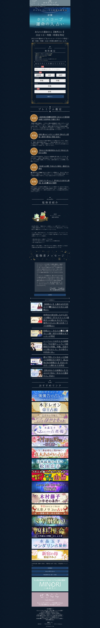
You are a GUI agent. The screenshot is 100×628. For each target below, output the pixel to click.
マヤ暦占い (42, 617)
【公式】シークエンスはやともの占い (54, 614)
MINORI (39, 624)
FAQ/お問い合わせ (50, 571)
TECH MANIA (47, 624)
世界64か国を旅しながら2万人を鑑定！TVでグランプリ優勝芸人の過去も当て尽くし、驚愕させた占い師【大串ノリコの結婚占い (56, 320)
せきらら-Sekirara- (58, 624)
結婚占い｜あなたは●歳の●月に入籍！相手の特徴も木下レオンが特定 (55, 333)
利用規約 (50, 568)
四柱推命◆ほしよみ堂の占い (42, 618)
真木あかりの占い (54, 611)
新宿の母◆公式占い (50, 619)
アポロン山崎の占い (41, 614)
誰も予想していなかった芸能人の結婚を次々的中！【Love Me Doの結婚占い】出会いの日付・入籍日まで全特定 (55, 361)
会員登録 (50, 294)
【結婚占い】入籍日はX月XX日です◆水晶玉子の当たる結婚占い (55, 307)
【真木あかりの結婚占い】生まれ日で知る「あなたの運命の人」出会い (55, 373)
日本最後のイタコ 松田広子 (45, 613)
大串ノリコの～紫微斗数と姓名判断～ (55, 615)
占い (39, 6)
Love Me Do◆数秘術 (45, 611)
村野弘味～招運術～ (56, 613)
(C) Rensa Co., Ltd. (50, 626)
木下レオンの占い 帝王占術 (42, 610)
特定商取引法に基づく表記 (50, 574)
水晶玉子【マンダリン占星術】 (56, 618)
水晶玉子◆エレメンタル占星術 (56, 610)
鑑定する (50, 96)
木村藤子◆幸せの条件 (41, 615)
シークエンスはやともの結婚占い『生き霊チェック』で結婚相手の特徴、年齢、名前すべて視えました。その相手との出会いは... (55, 346)
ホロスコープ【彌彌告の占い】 (52, 617)
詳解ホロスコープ (33, 6)
